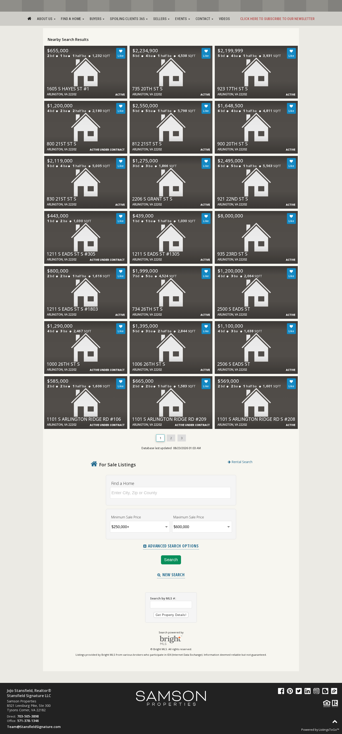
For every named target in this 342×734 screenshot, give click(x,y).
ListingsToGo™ (329, 729)
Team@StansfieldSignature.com (34, 726)
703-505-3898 (28, 716)
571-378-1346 (28, 720)
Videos (224, 19)
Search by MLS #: (163, 598)
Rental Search (241, 462)
